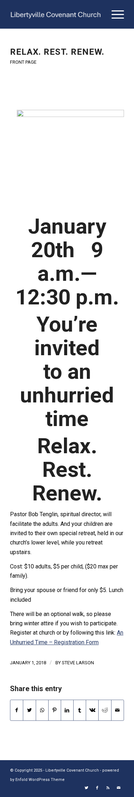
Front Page (23, 62)
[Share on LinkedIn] (67, 710)
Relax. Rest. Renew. (57, 52)
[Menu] (114, 14)
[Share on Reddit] (105, 710)
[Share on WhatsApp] (42, 710)
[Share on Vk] (92, 710)
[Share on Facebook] (16, 710)
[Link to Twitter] (86, 788)
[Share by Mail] (117, 710)
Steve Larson (78, 662)
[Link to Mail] (118, 788)
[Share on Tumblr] (80, 710)
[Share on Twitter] (29, 710)
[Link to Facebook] (97, 788)
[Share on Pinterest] (55, 710)
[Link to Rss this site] (108, 788)
